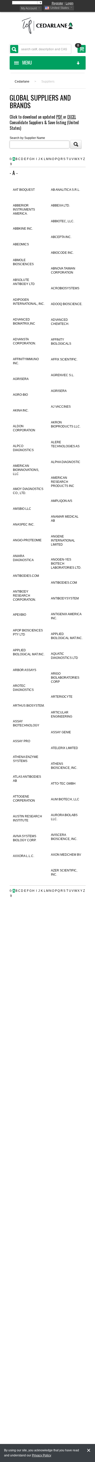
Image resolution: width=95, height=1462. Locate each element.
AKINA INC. (21, 410)
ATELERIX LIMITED (64, 748)
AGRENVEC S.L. (62, 375)
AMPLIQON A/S (61, 501)
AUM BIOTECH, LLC (65, 799)
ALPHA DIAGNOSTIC (65, 462)
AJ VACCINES (61, 406)
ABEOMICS (21, 244)
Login (69, 3)
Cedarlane (22, 81)
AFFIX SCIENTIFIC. (64, 359)
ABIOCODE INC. (62, 253)
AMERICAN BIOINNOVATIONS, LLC (26, 470)
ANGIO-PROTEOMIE (27, 540)
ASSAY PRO (21, 741)
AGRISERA (21, 379)
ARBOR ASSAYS (24, 670)
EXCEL (71, 117)
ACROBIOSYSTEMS (65, 288)
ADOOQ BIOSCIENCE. (66, 304)
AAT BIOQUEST (24, 190)
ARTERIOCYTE (61, 696)
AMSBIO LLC (22, 509)
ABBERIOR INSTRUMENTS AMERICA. (24, 209)
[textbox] (40, 49)
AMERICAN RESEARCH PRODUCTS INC (62, 482)
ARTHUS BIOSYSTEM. (29, 705)
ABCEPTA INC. (61, 237)
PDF (59, 117)
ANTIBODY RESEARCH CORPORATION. (24, 595)
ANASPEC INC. (23, 524)
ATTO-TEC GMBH (63, 783)
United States (59, 8)
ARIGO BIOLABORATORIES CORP (65, 678)
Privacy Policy (41, 1455)
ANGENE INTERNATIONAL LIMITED (63, 540)
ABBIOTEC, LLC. (62, 221)
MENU (26, 62)
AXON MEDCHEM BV (66, 854)
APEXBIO (19, 614)
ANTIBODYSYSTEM (65, 598)
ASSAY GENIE (61, 732)
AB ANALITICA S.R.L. (65, 190)
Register (57, 3)
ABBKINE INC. (23, 228)
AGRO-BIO (20, 394)
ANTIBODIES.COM (26, 576)
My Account (29, 8)
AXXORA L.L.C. (23, 856)
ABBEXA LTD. (60, 205)
